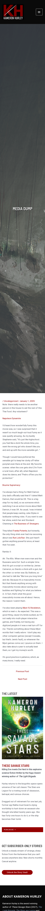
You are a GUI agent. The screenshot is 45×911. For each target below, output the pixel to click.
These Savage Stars (15, 765)
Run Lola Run (19, 537)
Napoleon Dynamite (11, 418)
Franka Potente (20, 530)
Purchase (9, 829)
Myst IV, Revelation (31, 608)
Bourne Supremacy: (11, 485)
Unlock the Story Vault (17, 872)
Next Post (22, 679)
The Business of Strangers (26, 523)
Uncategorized (11, 401)
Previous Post (22, 671)
